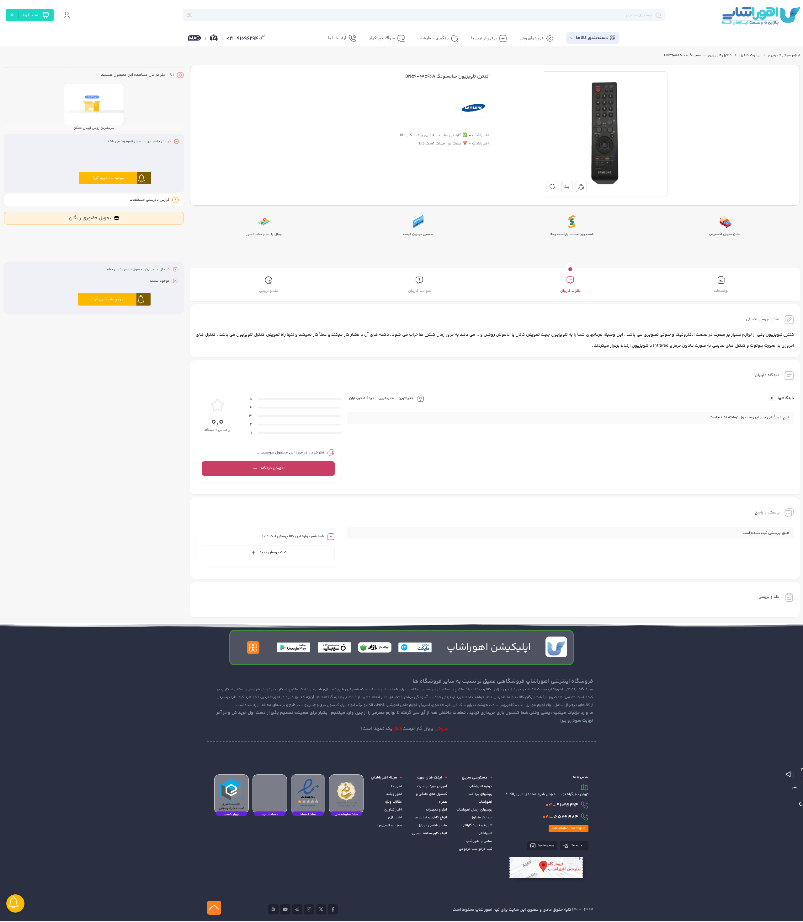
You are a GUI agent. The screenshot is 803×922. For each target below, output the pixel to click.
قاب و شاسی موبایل (432, 825)
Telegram (577, 845)
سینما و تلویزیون (389, 825)
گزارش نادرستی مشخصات (150, 200)
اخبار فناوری (393, 809)
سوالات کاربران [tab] (419, 291)
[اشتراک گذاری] (581, 186)
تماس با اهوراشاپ (479, 841)
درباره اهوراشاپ (480, 786)
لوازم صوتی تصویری (784, 55)
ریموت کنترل (749, 55)
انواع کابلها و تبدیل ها (430, 817)
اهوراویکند (394, 794)
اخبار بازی (395, 817)
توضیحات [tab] (721, 291)
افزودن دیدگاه (273, 468)
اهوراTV (396, 786)
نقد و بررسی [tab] (268, 291)
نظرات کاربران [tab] (570, 291)
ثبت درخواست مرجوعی (475, 849)
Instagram (545, 845)
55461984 (560, 817)
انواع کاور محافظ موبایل (429, 833)
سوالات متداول (481, 817)
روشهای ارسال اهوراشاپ (474, 809)
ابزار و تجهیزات (436, 809)
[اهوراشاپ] (760, 15)
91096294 (561, 805)
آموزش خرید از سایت (432, 786)
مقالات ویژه (393, 802)
